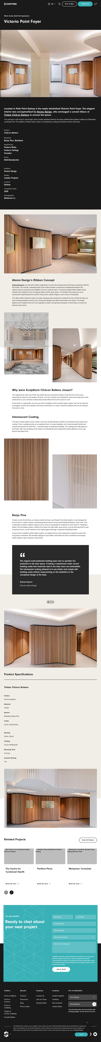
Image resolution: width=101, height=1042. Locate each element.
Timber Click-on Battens (16, 115)
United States (57, 1006)
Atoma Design (44, 111)
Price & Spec (25, 1006)
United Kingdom (58, 996)
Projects (23, 996)
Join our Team (41, 999)
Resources (24, 999)
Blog (22, 1003)
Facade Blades (9, 1017)
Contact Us (40, 996)
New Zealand (57, 1003)
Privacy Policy (79, 1030)
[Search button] (59, 4)
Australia (55, 999)
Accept (81, 1034)
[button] (48, 602)
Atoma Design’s (18, 285)
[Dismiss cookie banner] (87, 1023)
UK (52, 4)
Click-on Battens (10, 996)
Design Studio (41, 1003)
